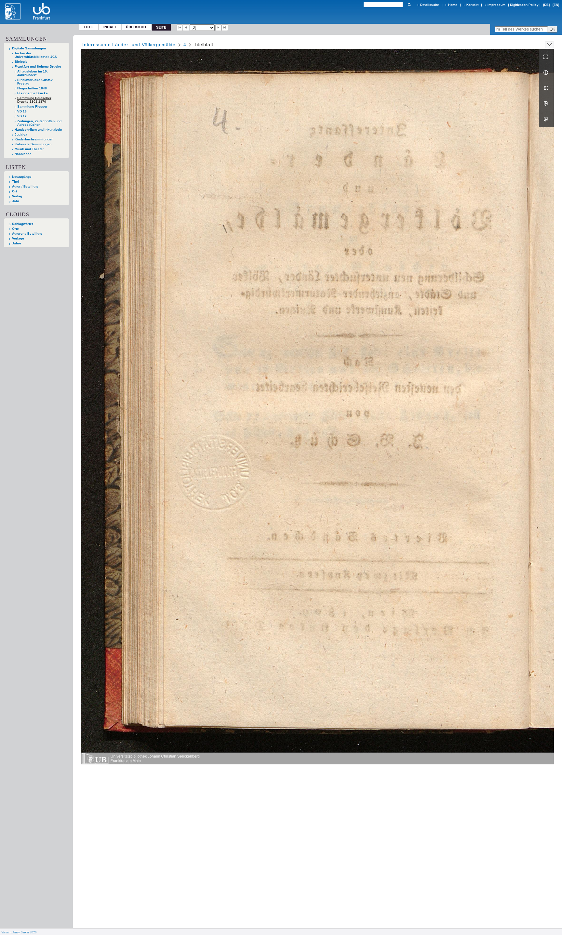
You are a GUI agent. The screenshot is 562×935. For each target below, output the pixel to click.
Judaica (21, 134)
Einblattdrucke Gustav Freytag (35, 81)
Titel (89, 26)
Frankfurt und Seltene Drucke (38, 66)
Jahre (16, 243)
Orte (15, 228)
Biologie (21, 61)
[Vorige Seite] (186, 27)
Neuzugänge (22, 176)
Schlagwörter (22, 224)
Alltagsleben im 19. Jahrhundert (32, 73)
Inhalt (109, 26)
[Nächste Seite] (218, 27)
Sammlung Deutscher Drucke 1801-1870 (34, 99)
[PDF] (546, 103)
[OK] (409, 4)
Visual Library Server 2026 (18, 932)
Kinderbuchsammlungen (34, 139)
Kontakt (472, 4)
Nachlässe (23, 154)
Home (452, 4)
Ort (14, 191)
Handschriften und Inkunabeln (38, 129)
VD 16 (22, 111)
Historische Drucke (32, 93)
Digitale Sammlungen (29, 48)
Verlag (17, 196)
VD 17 (22, 116)
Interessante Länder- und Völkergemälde (129, 44)
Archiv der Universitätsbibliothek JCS (36, 54)
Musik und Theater (29, 149)
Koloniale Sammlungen (33, 144)
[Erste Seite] (180, 27)
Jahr (15, 201)
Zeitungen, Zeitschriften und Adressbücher (39, 122)
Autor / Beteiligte (25, 186)
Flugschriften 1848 (32, 88)
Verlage (18, 238)
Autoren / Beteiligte (27, 233)
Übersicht (136, 26)
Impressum (496, 4)
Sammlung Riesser (32, 106)
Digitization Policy (524, 4)
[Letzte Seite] (224, 27)
